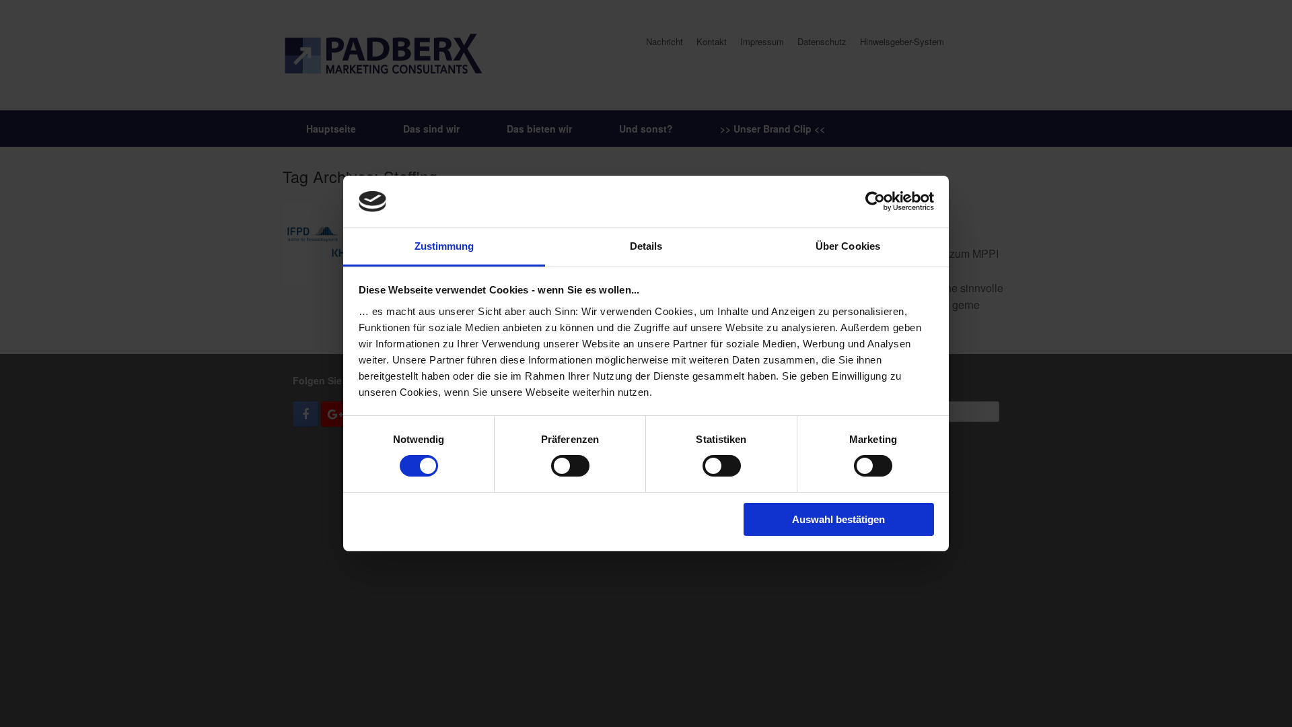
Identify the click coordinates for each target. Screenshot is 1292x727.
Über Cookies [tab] (848, 246)
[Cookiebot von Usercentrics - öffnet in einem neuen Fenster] (875, 201)
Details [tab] (646, 246)
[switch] (570, 466)
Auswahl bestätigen (838, 519)
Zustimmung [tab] (444, 246)
